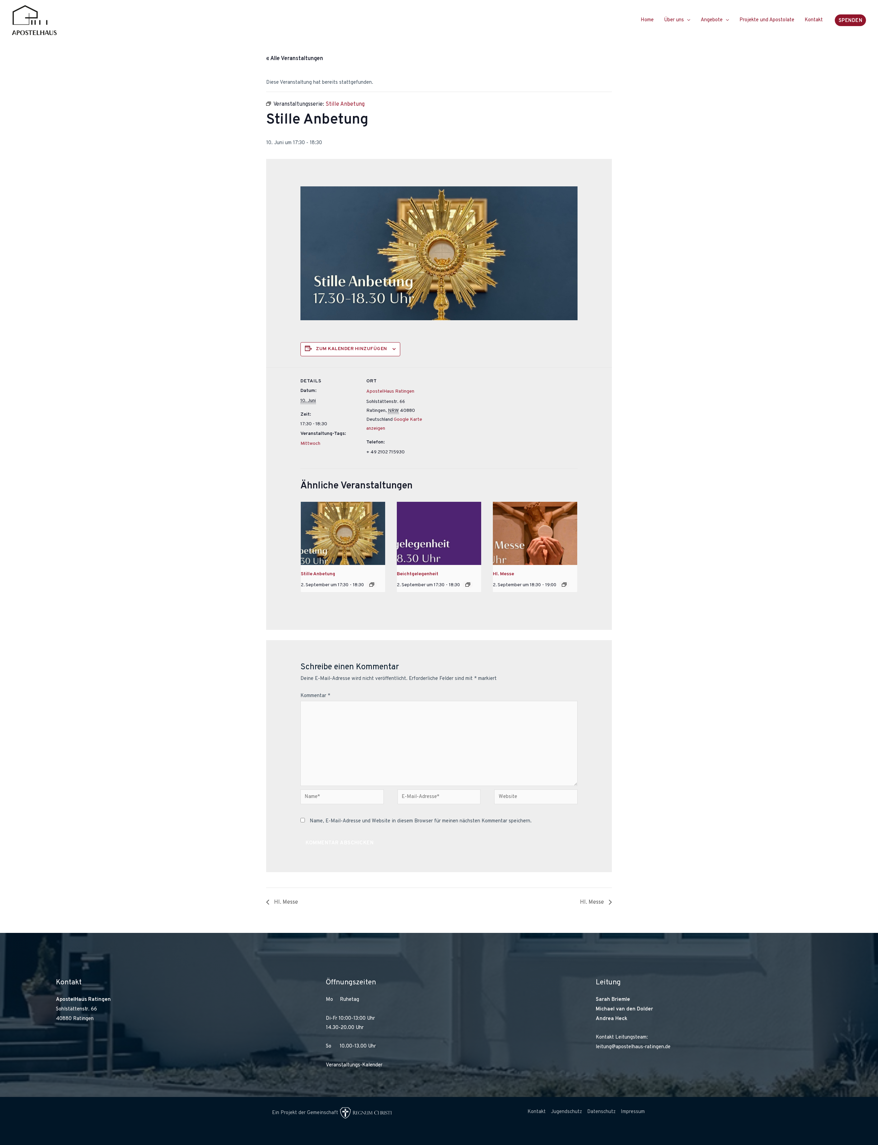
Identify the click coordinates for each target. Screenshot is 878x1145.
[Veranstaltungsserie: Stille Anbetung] (371, 584)
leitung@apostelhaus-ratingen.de (633, 1047)
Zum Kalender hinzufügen (351, 349)
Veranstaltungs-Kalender (354, 1065)
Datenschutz (601, 1112)
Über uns (674, 20)
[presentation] (343, 533)
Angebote (712, 20)
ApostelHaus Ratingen (390, 391)
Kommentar (315, 696)
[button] (850, 20)
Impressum (633, 1112)
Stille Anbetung (318, 574)
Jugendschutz (566, 1112)
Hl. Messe (503, 574)
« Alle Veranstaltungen (294, 58)
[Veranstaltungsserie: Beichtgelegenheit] (467, 584)
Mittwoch (310, 444)
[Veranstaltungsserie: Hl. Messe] (564, 584)
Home (647, 20)
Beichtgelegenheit (417, 574)
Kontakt (814, 20)
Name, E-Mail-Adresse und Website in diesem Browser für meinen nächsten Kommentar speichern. (421, 821)
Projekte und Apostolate (766, 20)
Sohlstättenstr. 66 (76, 1009)
